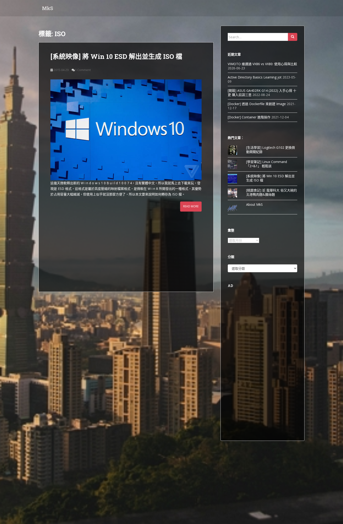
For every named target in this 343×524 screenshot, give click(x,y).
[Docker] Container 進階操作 (249, 117)
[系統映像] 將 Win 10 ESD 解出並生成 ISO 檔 (116, 56)
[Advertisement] (126, 246)
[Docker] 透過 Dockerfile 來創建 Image (257, 104)
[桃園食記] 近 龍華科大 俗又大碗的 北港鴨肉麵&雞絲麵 (271, 192)
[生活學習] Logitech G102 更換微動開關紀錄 (270, 149)
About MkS (254, 204)
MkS (47, 8)
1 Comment (83, 70)
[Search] (292, 37)
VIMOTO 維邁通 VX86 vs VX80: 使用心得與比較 (262, 64)
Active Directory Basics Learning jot (255, 77)
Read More (191, 206)
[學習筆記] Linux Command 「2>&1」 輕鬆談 (266, 163)
